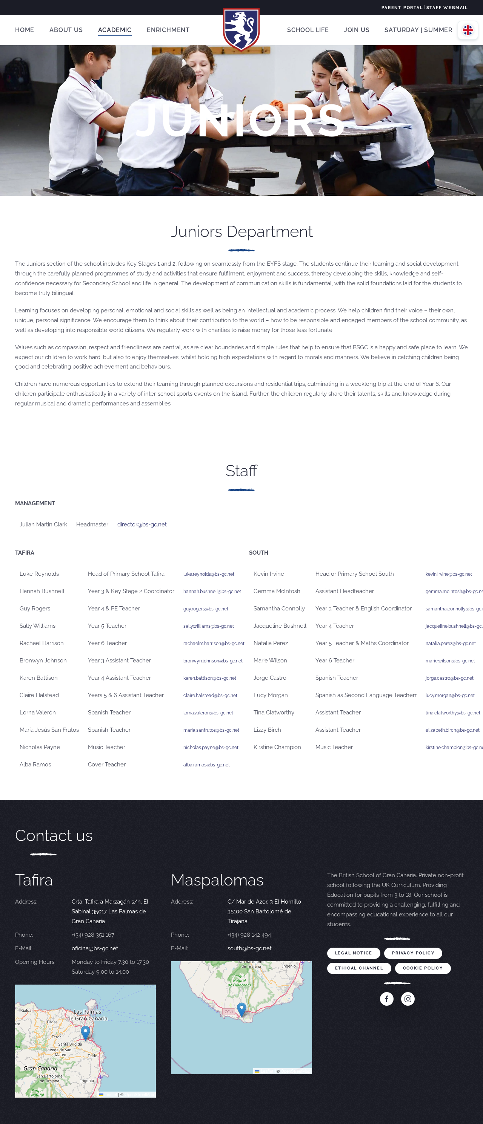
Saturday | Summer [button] (419, 30)
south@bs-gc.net (250, 948)
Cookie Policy (423, 968)
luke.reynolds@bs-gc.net (208, 574)
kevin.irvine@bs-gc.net (449, 574)
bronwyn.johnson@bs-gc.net (213, 661)
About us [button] (66, 30)
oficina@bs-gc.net (95, 948)
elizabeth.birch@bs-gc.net (453, 730)
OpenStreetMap (139, 1094)
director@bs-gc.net (142, 524)
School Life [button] (308, 30)
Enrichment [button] (168, 30)
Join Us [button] (357, 30)
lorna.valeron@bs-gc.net (208, 713)
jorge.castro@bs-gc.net (450, 678)
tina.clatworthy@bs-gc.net (453, 713)
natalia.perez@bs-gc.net (451, 643)
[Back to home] (241, 30)
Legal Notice (354, 953)
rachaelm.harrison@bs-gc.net (214, 643)
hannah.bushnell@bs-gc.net (212, 591)
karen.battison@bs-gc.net (209, 678)
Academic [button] (115, 30)
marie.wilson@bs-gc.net (450, 661)
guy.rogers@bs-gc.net (205, 609)
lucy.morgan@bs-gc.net (450, 695)
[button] (85, 1033)
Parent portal (402, 7)
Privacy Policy (413, 953)
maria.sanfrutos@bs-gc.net (211, 730)
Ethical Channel (359, 968)
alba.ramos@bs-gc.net (206, 765)
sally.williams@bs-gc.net (208, 626)
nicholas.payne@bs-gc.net (210, 747)
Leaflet (110, 1094)
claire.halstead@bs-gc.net (210, 695)
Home (24, 30)
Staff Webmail (447, 7)
